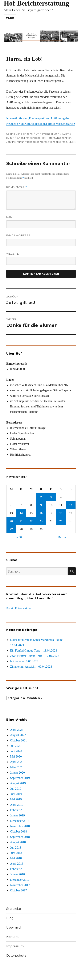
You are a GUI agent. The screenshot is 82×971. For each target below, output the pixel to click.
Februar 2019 (18, 810)
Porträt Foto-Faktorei (18, 608)
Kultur (10, 137)
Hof (43, 137)
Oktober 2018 (18, 831)
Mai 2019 (16, 799)
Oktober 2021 (18, 740)
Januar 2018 (17, 874)
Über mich (14, 927)
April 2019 (16, 804)
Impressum (15, 946)
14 (21, 513)
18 (60, 513)
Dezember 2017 (19, 879)
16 (41, 513)
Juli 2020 (15, 745)
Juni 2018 (16, 853)
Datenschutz (16, 955)
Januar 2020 (17, 772)
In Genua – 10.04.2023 (24, 661)
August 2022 (18, 735)
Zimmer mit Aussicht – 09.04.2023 (31, 666)
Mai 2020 (16, 756)
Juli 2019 (15, 788)
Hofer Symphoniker (59, 137)
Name (10, 216)
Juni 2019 (16, 794)
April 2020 (16, 761)
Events (66, 133)
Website (12, 253)
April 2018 (16, 863)
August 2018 (18, 842)
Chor (20, 137)
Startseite (13, 909)
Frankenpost (32, 137)
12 (70, 505)
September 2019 (20, 778)
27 (11, 529)
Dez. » (62, 537)
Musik (72, 141)
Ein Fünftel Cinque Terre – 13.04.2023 (33, 650)
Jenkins (10, 141)
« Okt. (20, 537)
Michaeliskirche (57, 141)
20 (11, 521)
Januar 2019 (17, 815)
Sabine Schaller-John (19, 133)
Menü (10, 17)
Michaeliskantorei (36, 141)
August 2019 (18, 783)
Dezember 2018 (19, 820)
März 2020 (16, 767)
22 (31, 521)
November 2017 (20, 885)
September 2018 (20, 836)
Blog (10, 918)
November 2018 (20, 826)
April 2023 (16, 729)
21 (21, 521)
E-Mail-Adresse (18, 235)
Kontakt (12, 937)
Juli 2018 (15, 847)
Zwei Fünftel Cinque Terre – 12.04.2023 (34, 655)
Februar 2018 (18, 869)
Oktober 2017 (18, 890)
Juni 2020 (16, 751)
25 (60, 521)
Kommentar (16, 187)
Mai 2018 (16, 858)
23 (41, 521)
